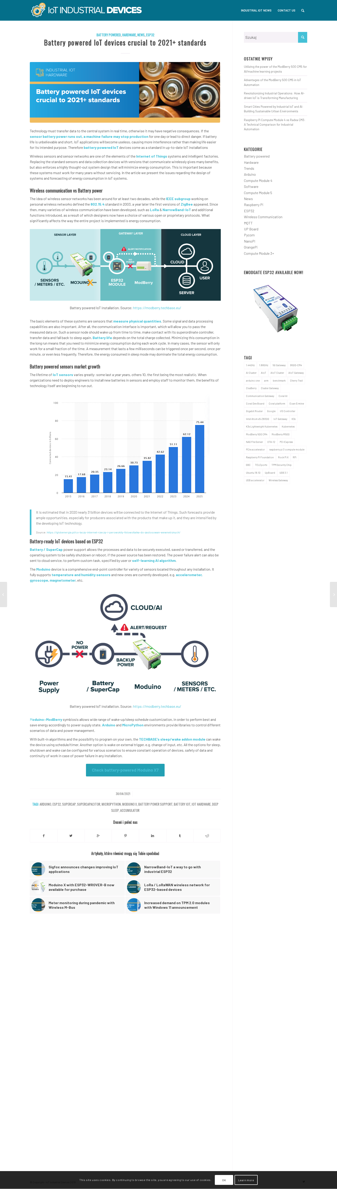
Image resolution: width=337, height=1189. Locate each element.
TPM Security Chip (281, 464)
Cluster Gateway (270, 388)
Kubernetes (288, 426)
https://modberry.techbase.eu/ (157, 308)
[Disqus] (131, 986)
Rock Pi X (283, 457)
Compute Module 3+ (259, 253)
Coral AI (283, 395)
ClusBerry (251, 388)
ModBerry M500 (281, 434)
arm (266, 380)
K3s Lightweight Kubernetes (261, 426)
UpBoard (270, 472)
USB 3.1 (283, 472)
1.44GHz (250, 365)
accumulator (129, 810)
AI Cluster (251, 372)
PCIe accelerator (255, 449)
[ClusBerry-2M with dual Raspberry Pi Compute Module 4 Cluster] (333, 594)
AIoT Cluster (277, 372)
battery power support (155, 804)
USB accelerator (255, 480)
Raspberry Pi (253, 204)
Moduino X (129, 804)
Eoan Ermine (297, 403)
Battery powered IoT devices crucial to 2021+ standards (125, 42)
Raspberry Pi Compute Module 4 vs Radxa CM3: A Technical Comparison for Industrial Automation (274, 124)
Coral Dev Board (255, 403)
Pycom (249, 235)
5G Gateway (279, 365)
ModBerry (54, 719)
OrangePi (251, 247)
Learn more (246, 1180)
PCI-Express (286, 441)
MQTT (248, 223)
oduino (38, 719)
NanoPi (249, 241)
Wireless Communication (263, 217)
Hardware (129, 34)
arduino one (253, 380)
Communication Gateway (260, 395)
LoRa (154, 209)
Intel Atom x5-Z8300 (257, 418)
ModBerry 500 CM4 (256, 434)
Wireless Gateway (278, 480)
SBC (248, 464)
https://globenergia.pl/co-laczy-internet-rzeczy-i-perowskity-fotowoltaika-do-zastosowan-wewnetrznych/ (113, 532)
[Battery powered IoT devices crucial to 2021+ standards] (125, 92)
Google (271, 411)
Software (251, 186)
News (141, 34)
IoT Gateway (280, 418)
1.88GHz (263, 365)
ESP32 (150, 34)
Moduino (43, 569)
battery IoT (182, 804)
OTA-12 (271, 441)
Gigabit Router (254, 411)
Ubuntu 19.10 (253, 472)
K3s (294, 418)
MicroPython (133, 725)
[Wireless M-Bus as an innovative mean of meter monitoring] (3, 594)
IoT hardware (201, 804)
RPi (294, 457)
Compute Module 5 (258, 192)
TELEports (261, 464)
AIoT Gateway (296, 372)
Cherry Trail (296, 380)
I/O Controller (287, 411)
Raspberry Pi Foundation (260, 457)
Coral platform (277, 403)
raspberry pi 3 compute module (286, 449)
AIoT (263, 372)
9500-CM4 (296, 365)
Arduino (108, 725)
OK (224, 1180)
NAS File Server (254, 441)
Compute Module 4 (258, 180)
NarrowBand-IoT (177, 209)
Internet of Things (151, 156)
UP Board (251, 229)
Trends (249, 168)
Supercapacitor (88, 804)
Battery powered (109, 34)
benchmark (279, 380)
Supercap (69, 804)
